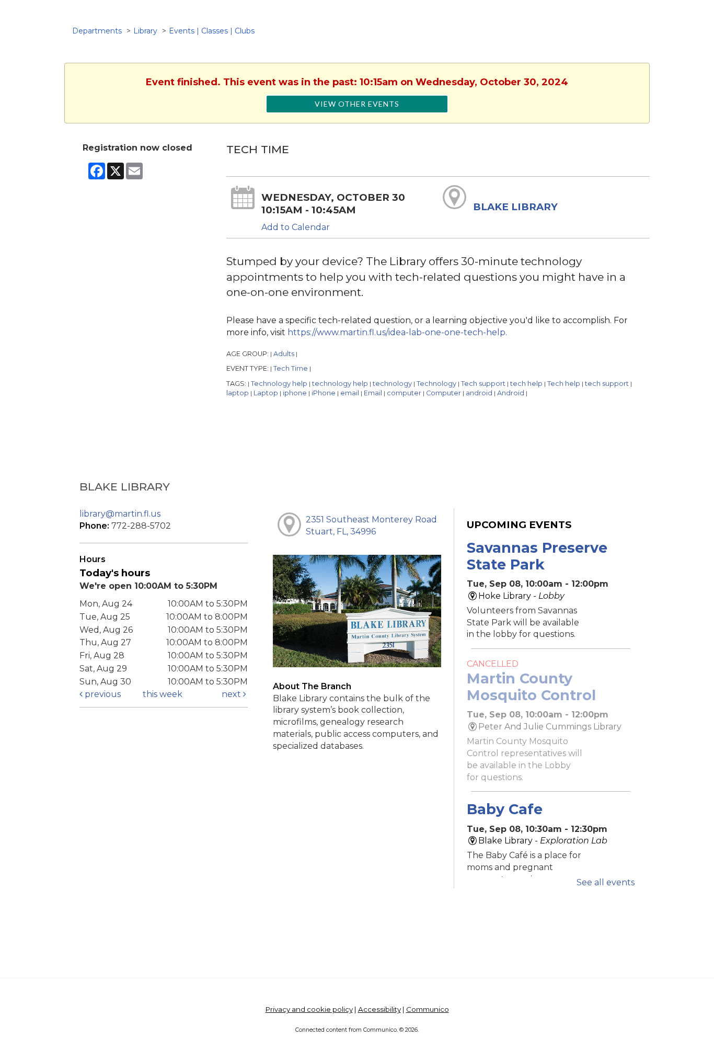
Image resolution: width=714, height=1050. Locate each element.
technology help (340, 383)
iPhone (324, 393)
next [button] (232, 694)
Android (510, 393)
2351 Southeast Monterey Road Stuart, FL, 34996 (371, 526)
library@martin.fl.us (119, 514)
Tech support (483, 383)
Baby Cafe (505, 809)
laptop (237, 393)
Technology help (279, 383)
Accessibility (379, 1009)
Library (145, 31)
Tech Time (290, 368)
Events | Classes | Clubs (212, 31)
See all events (606, 882)
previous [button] (102, 694)
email (349, 393)
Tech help (563, 383)
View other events (357, 103)
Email (373, 393)
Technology (436, 383)
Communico (427, 1009)
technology (392, 383)
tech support (607, 383)
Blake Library (515, 207)
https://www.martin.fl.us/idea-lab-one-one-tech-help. (397, 332)
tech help (526, 383)
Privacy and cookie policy (309, 1009)
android (479, 393)
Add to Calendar (295, 227)
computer (404, 393)
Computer (443, 393)
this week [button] (162, 694)
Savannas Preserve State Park (537, 556)
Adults (283, 354)
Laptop (266, 393)
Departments (97, 31)
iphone (295, 393)
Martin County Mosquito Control (531, 687)
